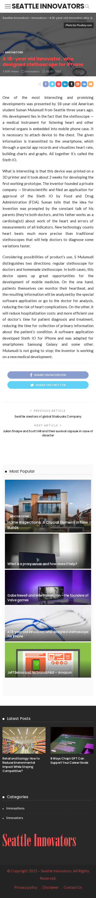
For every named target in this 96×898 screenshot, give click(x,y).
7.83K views (10, 71)
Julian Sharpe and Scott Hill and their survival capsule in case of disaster (48, 433)
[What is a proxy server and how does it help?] (48, 551)
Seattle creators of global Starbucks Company (48, 416)
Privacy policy (25, 887)
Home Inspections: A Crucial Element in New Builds (47, 525)
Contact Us (73, 887)
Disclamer (50, 887)
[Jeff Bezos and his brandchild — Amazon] (48, 660)
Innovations (19, 516)
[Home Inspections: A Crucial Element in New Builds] (48, 506)
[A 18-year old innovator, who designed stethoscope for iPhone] (48, 623)
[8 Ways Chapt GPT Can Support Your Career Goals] (72, 740)
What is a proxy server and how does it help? (42, 564)
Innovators (14, 52)
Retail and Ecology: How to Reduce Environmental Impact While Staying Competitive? (21, 764)
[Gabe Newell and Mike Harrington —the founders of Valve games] (48, 587)
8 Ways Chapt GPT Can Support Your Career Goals (69, 760)
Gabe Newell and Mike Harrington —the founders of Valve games (48, 597)
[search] (87, 6)
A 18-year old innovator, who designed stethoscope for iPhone (47, 634)
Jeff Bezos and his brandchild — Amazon (39, 672)
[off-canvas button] (8, 6)
